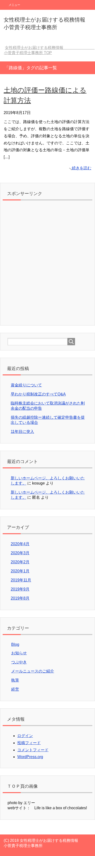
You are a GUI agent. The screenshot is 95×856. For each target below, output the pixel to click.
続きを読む (81, 168)
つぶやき (19, 662)
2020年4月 (20, 544)
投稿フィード (29, 743)
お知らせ (19, 653)
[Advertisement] (47, 264)
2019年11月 (21, 580)
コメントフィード (32, 750)
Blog (15, 644)
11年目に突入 (22, 431)
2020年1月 (20, 571)
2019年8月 (20, 598)
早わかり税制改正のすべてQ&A (38, 394)
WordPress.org (30, 757)
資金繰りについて (26, 385)
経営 (15, 689)
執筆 (15, 680)
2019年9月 (20, 589)
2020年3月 (20, 553)
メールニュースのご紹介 (32, 671)
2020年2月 (20, 562)
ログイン (25, 736)
